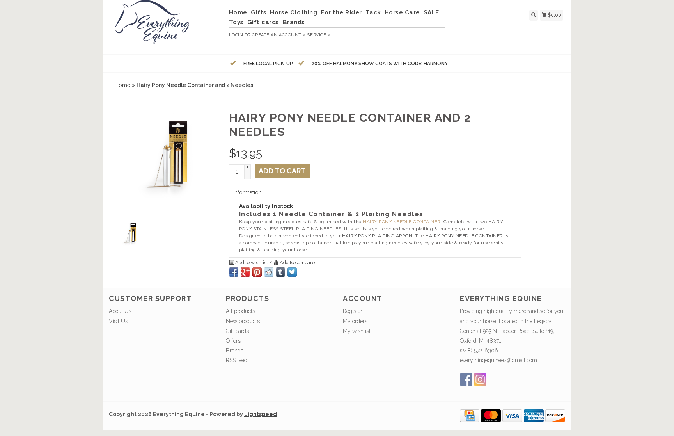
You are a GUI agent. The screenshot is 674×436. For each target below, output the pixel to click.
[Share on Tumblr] (280, 272)
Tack (373, 12)
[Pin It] (257, 272)
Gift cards (263, 22)
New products (243, 321)
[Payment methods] (470, 415)
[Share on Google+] (245, 272)
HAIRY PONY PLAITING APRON (377, 235)
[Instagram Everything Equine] (480, 379)
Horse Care (402, 12)
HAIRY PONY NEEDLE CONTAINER (464, 235)
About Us (120, 311)
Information (247, 192)
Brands (294, 22)
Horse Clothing (293, 12)
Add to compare (296, 262)
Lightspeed (260, 414)
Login (236, 34)
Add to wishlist (251, 262)
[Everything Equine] (166, 26)
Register (352, 311)
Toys (236, 22)
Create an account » (278, 34)
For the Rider (341, 12)
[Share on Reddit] (268, 272)
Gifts (259, 12)
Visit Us (118, 321)
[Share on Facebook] (233, 272)
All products (240, 311)
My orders (355, 321)
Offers (233, 341)
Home (238, 12)
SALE (431, 12)
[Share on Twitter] (292, 272)
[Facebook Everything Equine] (466, 379)
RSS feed (236, 360)
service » (318, 34)
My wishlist (357, 331)
